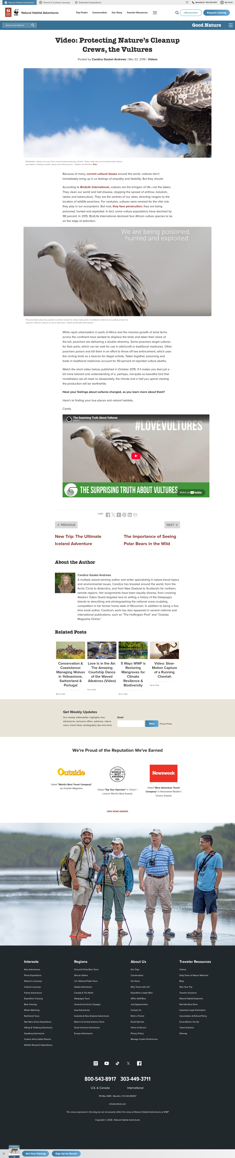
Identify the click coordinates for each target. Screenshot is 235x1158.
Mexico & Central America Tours (89, 1021)
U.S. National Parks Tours (86, 980)
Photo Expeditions (32, 975)
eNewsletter (191, 12)
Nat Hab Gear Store (188, 1004)
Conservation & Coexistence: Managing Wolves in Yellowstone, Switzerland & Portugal (70, 674)
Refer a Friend (137, 1015)
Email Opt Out (137, 1021)
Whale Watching (31, 1010)
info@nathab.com (117, 1104)
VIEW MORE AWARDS (117, 811)
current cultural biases (102, 174)
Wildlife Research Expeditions (38, 1044)
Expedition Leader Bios (142, 992)
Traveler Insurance (188, 992)
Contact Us (136, 1010)
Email (120, 717)
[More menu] (154, 12)
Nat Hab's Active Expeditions (37, 1021)
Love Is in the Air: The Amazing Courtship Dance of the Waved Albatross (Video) (102, 672)
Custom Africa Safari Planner (37, 1039)
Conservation (137, 975)
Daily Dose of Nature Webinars (193, 975)
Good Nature (206, 25)
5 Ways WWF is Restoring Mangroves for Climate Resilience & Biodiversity (133, 674)
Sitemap (183, 1033)
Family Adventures (33, 992)
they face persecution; (128, 206)
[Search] (177, 12)
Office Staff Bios (138, 998)
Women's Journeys (33, 980)
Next (151, 723)
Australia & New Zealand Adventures (91, 1015)
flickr (95, 164)
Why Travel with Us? (140, 986)
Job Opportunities (139, 1004)
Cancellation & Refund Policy (193, 1015)
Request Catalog (216, 12)
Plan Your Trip (185, 986)
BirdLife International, (95, 187)
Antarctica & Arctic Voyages (87, 1004)
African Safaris (81, 975)
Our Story (135, 980)
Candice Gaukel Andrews (109, 59)
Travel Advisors (186, 1027)
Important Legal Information (192, 1010)
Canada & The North (83, 992)
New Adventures (32, 969)
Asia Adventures (82, 1010)
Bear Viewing (30, 1004)
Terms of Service (138, 1027)
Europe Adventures (83, 1033)
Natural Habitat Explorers (191, 998)
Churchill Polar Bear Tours (86, 969)
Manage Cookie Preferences (144, 1039)
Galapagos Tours (82, 998)
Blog (181, 980)
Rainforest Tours (31, 1015)
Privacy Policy (166, 723)
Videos (152, 59)
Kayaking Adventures (34, 1033)
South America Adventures (87, 1027)
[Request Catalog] (35, 1153)
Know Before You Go (189, 1021)
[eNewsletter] (66, 1153)
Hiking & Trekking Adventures (38, 1027)
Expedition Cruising (33, 998)
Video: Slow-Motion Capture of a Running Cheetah (164, 670)
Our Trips (135, 969)
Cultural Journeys (32, 986)
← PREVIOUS (66, 525)
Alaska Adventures (83, 986)
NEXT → (172, 525)
